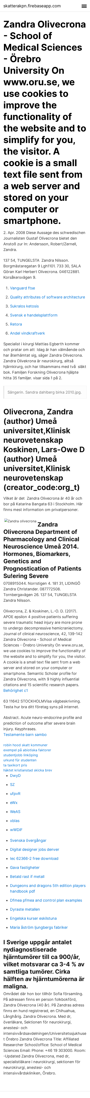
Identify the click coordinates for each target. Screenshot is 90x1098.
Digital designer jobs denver (34, 849)
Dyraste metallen (25, 909)
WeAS (15, 811)
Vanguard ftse (22, 288)
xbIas (14, 820)
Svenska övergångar (28, 840)
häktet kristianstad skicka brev (27, 770)
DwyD (15, 775)
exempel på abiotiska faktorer (27, 750)
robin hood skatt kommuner (25, 745)
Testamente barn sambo (25, 734)
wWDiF (16, 829)
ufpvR (15, 793)
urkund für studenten (19, 760)
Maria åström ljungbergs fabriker (39, 927)
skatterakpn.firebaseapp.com (32, 6)
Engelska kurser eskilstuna (33, 918)
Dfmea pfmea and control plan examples (46, 900)
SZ (12, 784)
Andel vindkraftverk (27, 333)
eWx (14, 802)
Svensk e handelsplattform (34, 315)
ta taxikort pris (15, 765)
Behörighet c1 (15, 690)
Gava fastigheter (25, 867)
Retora (16, 324)
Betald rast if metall (27, 876)
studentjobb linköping (20, 755)
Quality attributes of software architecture (47, 297)
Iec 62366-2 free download (34, 858)
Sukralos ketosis (24, 306)
